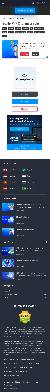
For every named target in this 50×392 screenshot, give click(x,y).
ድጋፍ (4, 32)
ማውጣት (25, 28)
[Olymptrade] (24, 87)
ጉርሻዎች (11, 28)
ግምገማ (11, 32)
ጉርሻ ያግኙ (25, 54)
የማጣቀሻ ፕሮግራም (22, 371)
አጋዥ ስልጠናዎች (39, 32)
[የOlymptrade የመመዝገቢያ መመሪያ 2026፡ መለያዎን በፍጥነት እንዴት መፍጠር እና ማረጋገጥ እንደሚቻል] (8, 275)
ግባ (31, 28)
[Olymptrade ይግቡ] (8, 219)
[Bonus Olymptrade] (10, 49)
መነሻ (4, 18)
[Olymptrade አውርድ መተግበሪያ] (8, 263)
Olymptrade (9, 359)
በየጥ (31, 367)
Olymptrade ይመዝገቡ (25, 10)
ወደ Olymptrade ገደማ (25, 359)
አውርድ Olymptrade (11, 375)
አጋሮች (6, 367)
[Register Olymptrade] (24, 129)
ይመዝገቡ (18, 28)
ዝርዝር (35, 54)
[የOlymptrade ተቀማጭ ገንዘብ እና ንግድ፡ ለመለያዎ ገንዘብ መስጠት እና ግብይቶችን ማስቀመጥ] (8, 250)
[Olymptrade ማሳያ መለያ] (8, 232)
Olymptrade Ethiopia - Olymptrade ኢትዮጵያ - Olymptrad (21, 383)
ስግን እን (22, 363)
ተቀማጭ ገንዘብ (39, 28)
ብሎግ (4, 36)
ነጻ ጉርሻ (25, 109)
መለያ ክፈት (24, 101)
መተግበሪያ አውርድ (20, 32)
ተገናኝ (14, 367)
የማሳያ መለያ (8, 371)
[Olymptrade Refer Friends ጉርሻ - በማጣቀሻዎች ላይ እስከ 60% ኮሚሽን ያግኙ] (8, 207)
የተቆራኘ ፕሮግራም (10, 363)
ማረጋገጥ (30, 32)
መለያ (37, 363)
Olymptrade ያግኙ (10, 389)
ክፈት (30, 363)
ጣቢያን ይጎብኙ (25, 94)
